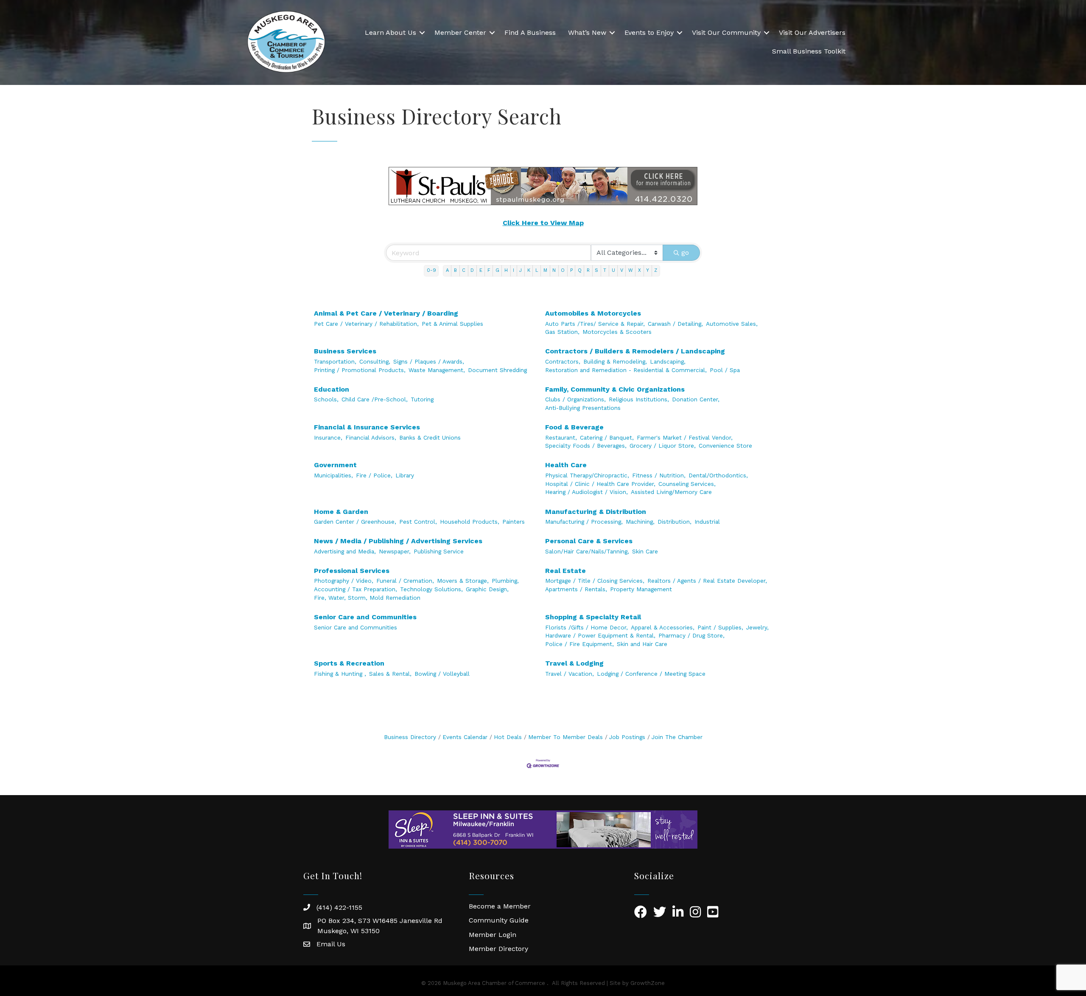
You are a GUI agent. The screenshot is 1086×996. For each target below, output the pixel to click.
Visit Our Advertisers (812, 32)
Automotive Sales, (732, 323)
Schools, (326, 399)
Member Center (460, 32)
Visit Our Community (726, 32)
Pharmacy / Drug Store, (691, 635)
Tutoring (422, 399)
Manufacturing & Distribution (595, 512)
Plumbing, (505, 580)
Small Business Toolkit (808, 51)
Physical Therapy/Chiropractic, (587, 475)
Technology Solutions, (431, 589)
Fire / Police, (374, 475)
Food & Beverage (574, 427)
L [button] (536, 270)
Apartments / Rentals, (576, 589)
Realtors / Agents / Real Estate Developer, (707, 580)
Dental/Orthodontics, (718, 475)
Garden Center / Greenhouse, (355, 521)
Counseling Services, (687, 483)
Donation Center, (695, 399)
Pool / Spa (725, 370)
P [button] (571, 270)
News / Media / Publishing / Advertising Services (398, 541)
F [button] (488, 270)
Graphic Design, (487, 589)
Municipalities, (333, 475)
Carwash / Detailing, (675, 323)
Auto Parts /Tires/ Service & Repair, (595, 323)
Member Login (492, 935)
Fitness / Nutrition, (659, 475)
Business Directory (410, 737)
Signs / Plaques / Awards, (428, 361)
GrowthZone (647, 983)
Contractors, (562, 361)
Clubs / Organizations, (575, 399)
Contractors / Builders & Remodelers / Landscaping (635, 351)
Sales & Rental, (390, 673)
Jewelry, (757, 627)
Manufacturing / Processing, (584, 521)
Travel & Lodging (574, 663)
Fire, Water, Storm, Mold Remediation (367, 597)
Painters (513, 521)
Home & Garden (341, 512)
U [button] (613, 270)
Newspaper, (395, 551)
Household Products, (469, 521)
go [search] (685, 252)
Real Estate (565, 571)
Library (404, 475)
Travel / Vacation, (569, 673)
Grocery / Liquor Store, (663, 445)
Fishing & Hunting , (340, 673)
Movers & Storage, (463, 580)
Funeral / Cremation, (405, 580)
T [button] (604, 270)
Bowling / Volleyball (442, 673)
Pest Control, (418, 521)
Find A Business (530, 32)
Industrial (707, 521)
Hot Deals (508, 737)
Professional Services (351, 571)
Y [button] (647, 270)
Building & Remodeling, (615, 361)
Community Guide (499, 920)
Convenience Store (725, 445)
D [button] (472, 270)
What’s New (587, 32)
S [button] (596, 270)
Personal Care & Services (589, 541)
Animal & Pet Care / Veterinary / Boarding (386, 313)
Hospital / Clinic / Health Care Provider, (600, 483)
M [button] (545, 270)
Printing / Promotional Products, (360, 370)
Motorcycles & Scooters (617, 331)
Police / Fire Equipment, (579, 643)
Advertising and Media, (345, 551)
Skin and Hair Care (642, 643)
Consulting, (374, 361)
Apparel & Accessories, (662, 627)
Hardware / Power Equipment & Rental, (600, 635)
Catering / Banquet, (607, 437)
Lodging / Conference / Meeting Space (651, 673)
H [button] (506, 270)
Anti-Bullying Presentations (583, 407)
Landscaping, (668, 361)
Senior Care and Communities (365, 617)
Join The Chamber (677, 737)
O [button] (563, 270)
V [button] (621, 270)
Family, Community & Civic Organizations (615, 389)
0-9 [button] (431, 270)
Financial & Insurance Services (367, 427)
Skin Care (645, 551)
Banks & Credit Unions (430, 437)
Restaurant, (561, 437)
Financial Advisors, (370, 437)
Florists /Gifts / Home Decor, (586, 627)
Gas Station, (562, 331)
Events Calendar (464, 737)
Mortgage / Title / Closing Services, (594, 580)
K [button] (528, 270)
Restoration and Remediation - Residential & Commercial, (626, 370)
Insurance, (328, 437)
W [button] (630, 270)
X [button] (639, 270)
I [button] (513, 270)
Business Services (345, 351)
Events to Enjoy (649, 32)
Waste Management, (437, 370)
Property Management (641, 589)
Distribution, (674, 521)
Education (331, 389)
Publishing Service (439, 551)
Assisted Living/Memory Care (671, 491)
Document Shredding (497, 370)
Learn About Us (390, 32)
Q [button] (580, 270)
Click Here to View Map (543, 223)
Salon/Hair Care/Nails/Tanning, (587, 551)
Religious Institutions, (639, 399)
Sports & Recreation (349, 663)
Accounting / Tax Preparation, (355, 589)
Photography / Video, (343, 580)
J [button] (520, 270)
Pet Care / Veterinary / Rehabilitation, (366, 323)
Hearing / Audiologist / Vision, (586, 491)
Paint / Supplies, (720, 627)
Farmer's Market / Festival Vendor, (685, 437)
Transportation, (335, 361)
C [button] (463, 270)
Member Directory (498, 949)
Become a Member (500, 906)
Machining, (640, 521)
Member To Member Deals (565, 737)
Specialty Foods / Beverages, (586, 445)
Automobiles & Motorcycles (593, 313)
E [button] (480, 270)
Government (335, 465)
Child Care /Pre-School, (374, 399)
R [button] (588, 270)
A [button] (447, 270)
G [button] (497, 270)
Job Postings (627, 737)
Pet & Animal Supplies (452, 323)
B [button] (455, 270)
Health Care (566, 465)
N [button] (554, 270)
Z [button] (655, 270)
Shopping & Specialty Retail (593, 617)
